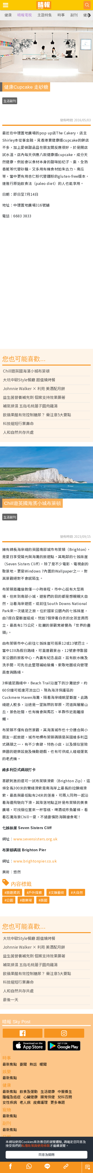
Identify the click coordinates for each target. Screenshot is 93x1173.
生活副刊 (9, 101)
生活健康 (47, 1091)
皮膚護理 (40, 1102)
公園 (9, 900)
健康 (8, 15)
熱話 (33, 1064)
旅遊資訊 (13, 892)
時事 (61, 15)
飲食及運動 (29, 1091)
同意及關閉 (46, 1154)
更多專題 (57, 1102)
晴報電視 (24, 15)
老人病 (25, 1102)
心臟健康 (30, 1096)
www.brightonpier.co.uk (35, 861)
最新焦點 (9, 1064)
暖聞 (43, 1064)
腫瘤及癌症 (11, 1096)
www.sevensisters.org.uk (35, 839)
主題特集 (44, 15)
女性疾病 (9, 1102)
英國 (43, 900)
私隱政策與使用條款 (35, 1145)
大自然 (78, 892)
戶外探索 (35, 892)
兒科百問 (65, 1096)
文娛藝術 (57, 892)
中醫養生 (65, 1091)
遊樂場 (27, 900)
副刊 (74, 15)
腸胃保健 (47, 1096)
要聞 (23, 1064)
